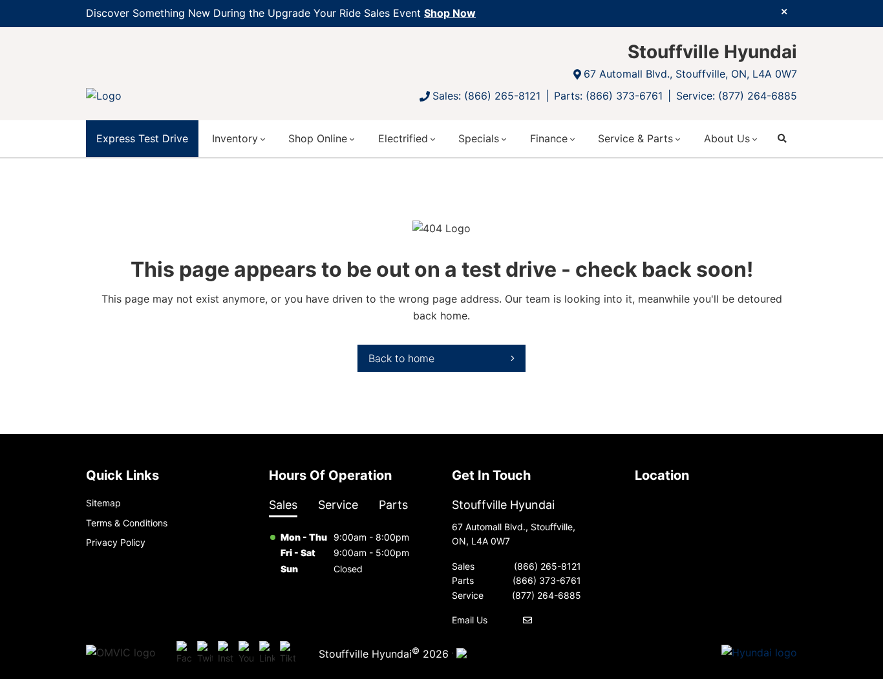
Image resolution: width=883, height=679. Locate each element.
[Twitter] (205, 653)
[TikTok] (287, 653)
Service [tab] (338, 505)
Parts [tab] (393, 505)
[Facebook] (184, 653)
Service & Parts (635, 138)
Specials (478, 138)
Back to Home (401, 358)
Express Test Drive (142, 138)
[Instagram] (225, 653)
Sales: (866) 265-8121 (486, 95)
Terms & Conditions (126, 522)
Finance (549, 138)
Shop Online (317, 138)
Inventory (235, 138)
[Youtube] (246, 653)
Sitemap (103, 502)
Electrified (403, 138)
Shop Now (450, 12)
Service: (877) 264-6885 (736, 95)
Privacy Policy (115, 542)
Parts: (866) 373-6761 (608, 95)
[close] (784, 11)
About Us (727, 138)
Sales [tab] (283, 505)
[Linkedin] (267, 653)
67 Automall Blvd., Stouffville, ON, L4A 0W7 (690, 73)
